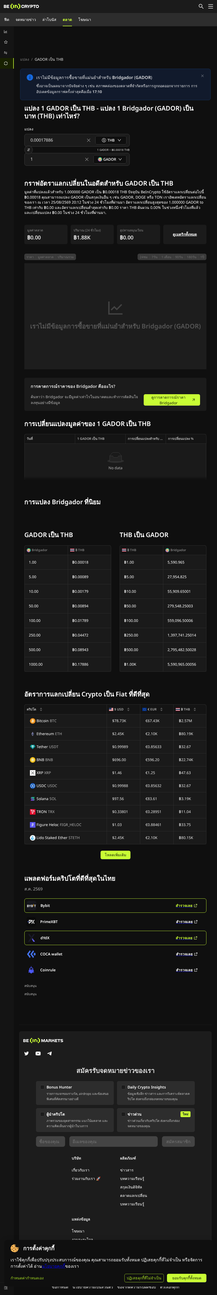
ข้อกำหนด (60, 1286)
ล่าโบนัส (49, 19)
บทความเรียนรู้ (132, 1178)
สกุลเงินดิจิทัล (131, 1186)
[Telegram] (50, 1054)
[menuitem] (7, 31)
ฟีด (6, 19)
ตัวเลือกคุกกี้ (169, 1286)
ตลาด (67, 19)
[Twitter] (26, 1054)
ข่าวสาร (127, 1170)
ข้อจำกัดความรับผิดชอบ (136, 1286)
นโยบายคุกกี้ (53, 1266)
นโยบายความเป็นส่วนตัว (93, 1286)
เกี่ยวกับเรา (80, 1170)
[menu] (7, 47)
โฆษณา (84, 19)
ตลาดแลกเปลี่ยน (133, 1195)
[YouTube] (38, 1054)
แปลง (24, 59)
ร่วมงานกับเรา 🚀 (86, 1178)
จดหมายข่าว (26, 19)
